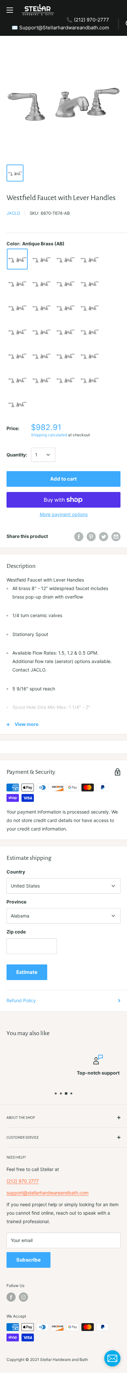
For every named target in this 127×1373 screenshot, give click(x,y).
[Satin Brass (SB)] (17, 355)
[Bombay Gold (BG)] (65, 259)
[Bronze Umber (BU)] (17, 283)
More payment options (64, 514)
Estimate (26, 972)
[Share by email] (115, 536)
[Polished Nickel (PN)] (89, 331)
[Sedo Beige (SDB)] (89, 355)
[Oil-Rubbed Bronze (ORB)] (41, 307)
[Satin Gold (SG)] (17, 379)
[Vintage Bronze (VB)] (89, 379)
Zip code (16, 931)
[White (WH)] (17, 403)
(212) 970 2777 (23, 1181)
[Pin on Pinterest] (91, 536)
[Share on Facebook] (78, 536)
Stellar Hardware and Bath (64, 1359)
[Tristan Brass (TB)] (65, 379)
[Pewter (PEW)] (41, 331)
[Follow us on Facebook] (11, 1297)
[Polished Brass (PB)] (65, 307)
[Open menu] (10, 10)
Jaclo (13, 213)
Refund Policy (21, 1000)
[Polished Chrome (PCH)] (89, 307)
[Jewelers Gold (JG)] (89, 283)
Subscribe (28, 1260)
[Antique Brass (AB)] (17, 259)
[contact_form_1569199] (112, 1358)
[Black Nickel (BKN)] (89, 259)
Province (16, 901)
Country (16, 871)
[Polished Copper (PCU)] (17, 331)
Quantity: (17, 454)
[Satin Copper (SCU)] (65, 355)
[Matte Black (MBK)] (17, 307)
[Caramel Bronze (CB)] (41, 283)
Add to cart (63, 479)
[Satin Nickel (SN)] (41, 379)
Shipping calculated (49, 434)
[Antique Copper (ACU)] (41, 259)
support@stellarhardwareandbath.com (48, 1192)
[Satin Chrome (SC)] (41, 355)
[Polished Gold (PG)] (65, 331)
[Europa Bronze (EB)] (65, 283)
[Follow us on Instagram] (23, 1297)
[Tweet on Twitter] (103, 536)
